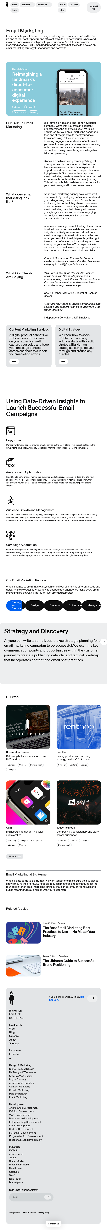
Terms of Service (29, 1212)
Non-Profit (15, 1179)
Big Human (15, 1212)
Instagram (14, 1050)
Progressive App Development (26, 1136)
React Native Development (24, 1118)
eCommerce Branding (21, 1083)
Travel (12, 1157)
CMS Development (20, 1125)
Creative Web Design (20, 1076)
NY (10, 1014)
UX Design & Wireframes (22, 1072)
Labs (14, 10)
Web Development (19, 1115)
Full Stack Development (22, 1132)
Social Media (16, 1161)
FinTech (13, 1150)
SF (19, 1014)
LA (14, 1014)
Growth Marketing (19, 1090)
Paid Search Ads (18, 1093)
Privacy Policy (43, 1212)
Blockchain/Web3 (19, 1164)
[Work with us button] (92, 998)
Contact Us (94, 7)
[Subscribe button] (47, 1197)
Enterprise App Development (25, 1122)
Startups (14, 1171)
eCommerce (16, 1154)
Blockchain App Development (25, 1139)
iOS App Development (21, 1111)
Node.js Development (21, 1129)
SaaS (12, 1175)
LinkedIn (14, 1054)
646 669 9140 (16, 1018)
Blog (62, 10)
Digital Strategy (17, 1079)
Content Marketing (19, 1086)
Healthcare (15, 1168)
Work (14, 4)
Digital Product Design (21, 1069)
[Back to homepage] (7, 4)
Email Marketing (18, 1097)
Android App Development (23, 1107)
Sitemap (14, 1043)
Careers (74, 4)
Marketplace (16, 1182)
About (62, 4)
